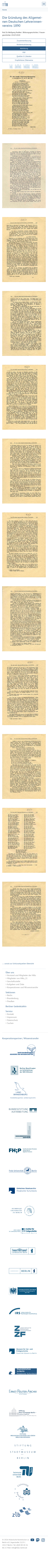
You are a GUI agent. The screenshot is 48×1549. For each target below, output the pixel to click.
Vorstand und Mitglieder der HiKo (21, 975)
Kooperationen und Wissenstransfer (22, 987)
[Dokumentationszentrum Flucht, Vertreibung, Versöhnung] (23, 1130)
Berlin (9, 995)
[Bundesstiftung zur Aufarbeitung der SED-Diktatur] (23, 1110)
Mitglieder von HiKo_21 (17, 978)
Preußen (10, 1001)
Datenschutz (12, 1020)
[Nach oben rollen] (43, 1544)
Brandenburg (12, 998)
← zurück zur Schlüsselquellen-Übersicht (18, 963)
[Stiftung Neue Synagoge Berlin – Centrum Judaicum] (23, 1411)
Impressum (12, 1017)
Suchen (10, 1023)
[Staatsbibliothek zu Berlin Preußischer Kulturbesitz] (23, 1371)
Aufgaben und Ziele (15, 984)
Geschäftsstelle (13, 981)
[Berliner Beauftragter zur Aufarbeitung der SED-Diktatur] (23, 1070)
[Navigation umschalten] (44, 4)
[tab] (24, 41)
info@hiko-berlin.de (19, 1548)
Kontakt (10, 1014)
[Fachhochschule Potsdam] (23, 1150)
